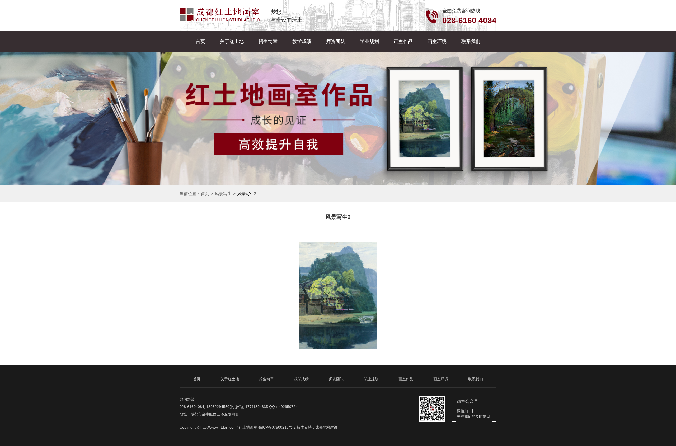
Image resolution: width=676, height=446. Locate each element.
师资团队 (335, 41)
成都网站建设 (326, 427)
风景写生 (223, 193)
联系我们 (470, 41)
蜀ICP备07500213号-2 (277, 427)
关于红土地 (232, 41)
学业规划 (369, 41)
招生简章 (268, 41)
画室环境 (437, 41)
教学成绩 (301, 41)
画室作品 (403, 41)
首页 (200, 41)
